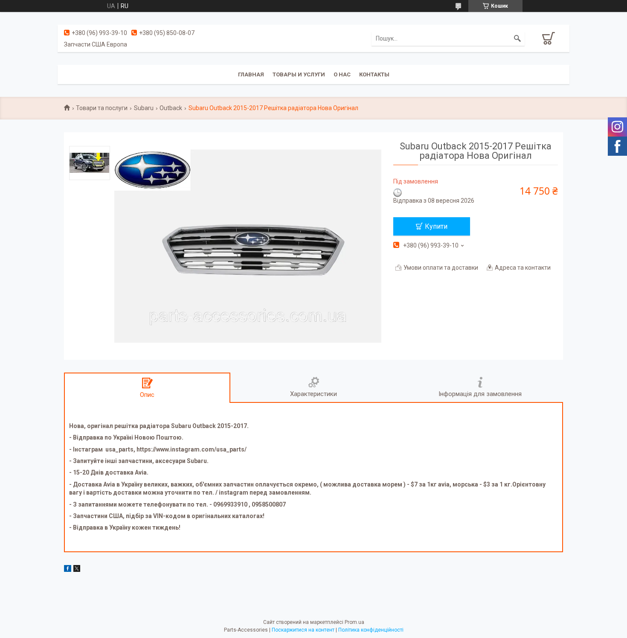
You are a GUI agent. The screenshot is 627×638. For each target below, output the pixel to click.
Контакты (374, 74)
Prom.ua (354, 622)
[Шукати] (517, 38)
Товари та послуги (102, 108)
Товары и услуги (299, 74)
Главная (251, 74)
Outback (171, 108)
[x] (76, 569)
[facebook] (67, 569)
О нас (342, 74)
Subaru (144, 108)
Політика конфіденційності (370, 630)
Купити (436, 226)
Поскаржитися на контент (303, 630)
